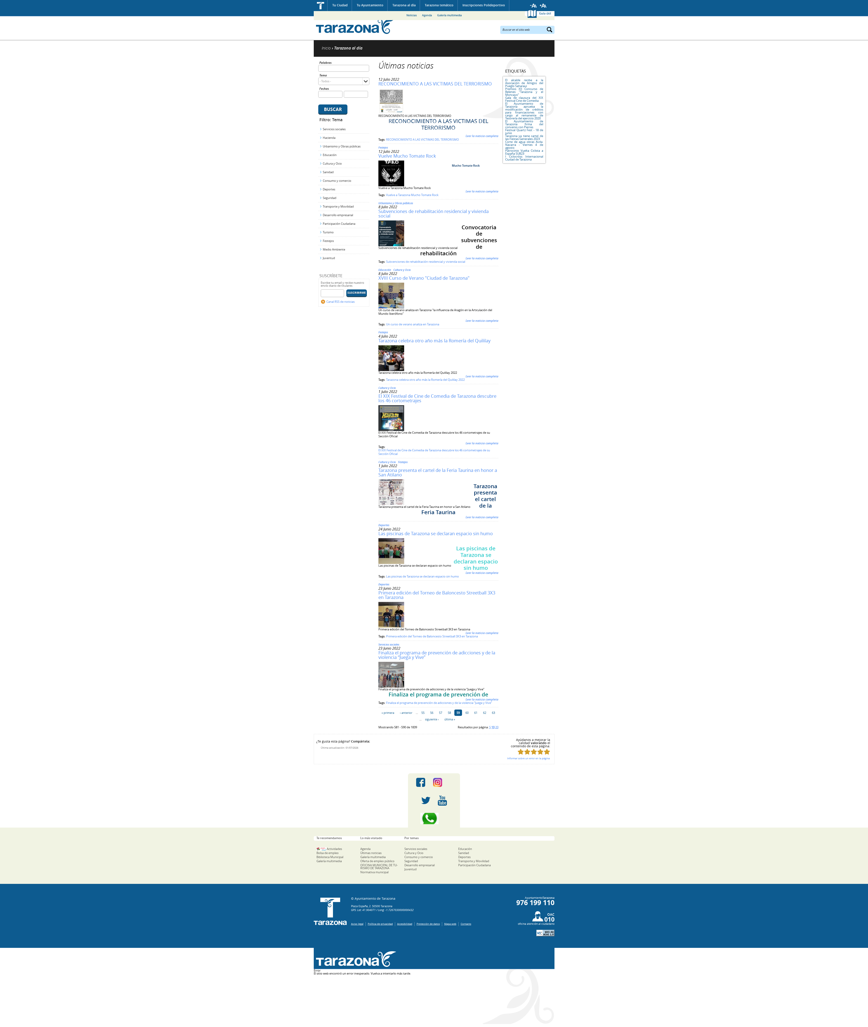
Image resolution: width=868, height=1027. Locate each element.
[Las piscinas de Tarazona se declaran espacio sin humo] (391, 563)
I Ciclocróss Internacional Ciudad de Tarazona (524, 157)
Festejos (328, 241)
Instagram (442, 782)
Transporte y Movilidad (338, 206)
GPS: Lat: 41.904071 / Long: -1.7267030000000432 (382, 910)
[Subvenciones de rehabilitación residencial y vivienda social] (391, 245)
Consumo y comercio (337, 181)
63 (493, 713)
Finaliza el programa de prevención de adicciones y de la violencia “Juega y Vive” (436, 655)
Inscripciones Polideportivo (483, 5)
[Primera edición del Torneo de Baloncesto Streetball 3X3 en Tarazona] (391, 627)
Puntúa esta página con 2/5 (527, 752)
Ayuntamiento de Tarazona (355, 26)
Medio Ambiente (334, 249)
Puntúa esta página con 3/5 (534, 752)
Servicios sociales (334, 129)
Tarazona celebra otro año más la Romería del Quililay (434, 341)
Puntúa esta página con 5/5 (547, 752)
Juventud (329, 258)
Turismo (328, 232)
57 (440, 713)
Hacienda (329, 138)
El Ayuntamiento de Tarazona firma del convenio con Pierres (524, 124)
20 (496, 727)
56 (431, 713)
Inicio (321, 5)
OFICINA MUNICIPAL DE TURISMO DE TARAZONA (379, 866)
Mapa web (450, 923)
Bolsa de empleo (327, 853)
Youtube (442, 800)
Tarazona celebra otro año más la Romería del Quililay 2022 (425, 380)
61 (475, 713)
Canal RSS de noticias (340, 302)
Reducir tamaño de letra (533, 5)
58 (449, 713)
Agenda (427, 15)
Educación (330, 155)
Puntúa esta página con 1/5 (521, 752)
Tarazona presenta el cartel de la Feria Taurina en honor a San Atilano (437, 472)
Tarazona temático (439, 5)
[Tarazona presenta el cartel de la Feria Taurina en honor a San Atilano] (391, 504)
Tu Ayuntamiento (370, 5)
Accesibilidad (404, 923)
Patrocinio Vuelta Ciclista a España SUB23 (524, 152)
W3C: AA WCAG (545, 933)
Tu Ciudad (340, 5)
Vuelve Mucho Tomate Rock (407, 156)
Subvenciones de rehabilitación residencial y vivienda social (433, 213)
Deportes (329, 189)
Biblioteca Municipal (329, 857)
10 (493, 727)
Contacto (466, 923)
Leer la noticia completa (482, 136)
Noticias (411, 15)
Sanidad (328, 172)
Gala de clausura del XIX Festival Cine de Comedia (524, 99)
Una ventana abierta (355, 959)
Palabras (325, 63)
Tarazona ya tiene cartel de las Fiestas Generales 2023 (524, 137)
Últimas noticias (371, 853)
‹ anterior (406, 713)
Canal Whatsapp (434, 818)
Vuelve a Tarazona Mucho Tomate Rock (412, 195)
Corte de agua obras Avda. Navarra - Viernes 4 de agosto (524, 145)
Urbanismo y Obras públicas (342, 146)
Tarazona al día (404, 5)
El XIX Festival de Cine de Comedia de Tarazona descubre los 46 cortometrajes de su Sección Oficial (434, 452)
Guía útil (545, 13)
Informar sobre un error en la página (528, 758)
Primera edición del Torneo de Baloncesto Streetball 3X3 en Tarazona (436, 595)
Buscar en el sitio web (516, 29)
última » (449, 719)
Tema (323, 75)
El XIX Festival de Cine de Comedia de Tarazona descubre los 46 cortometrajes (437, 398)
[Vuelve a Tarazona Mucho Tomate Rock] (391, 185)
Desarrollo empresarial (338, 215)
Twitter (425, 800)
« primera (388, 713)
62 (484, 713)
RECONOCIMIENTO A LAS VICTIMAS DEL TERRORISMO (435, 84)
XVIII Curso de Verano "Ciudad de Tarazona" (423, 278)
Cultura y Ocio (332, 163)
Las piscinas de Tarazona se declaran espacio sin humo (435, 533)
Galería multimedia (449, 15)
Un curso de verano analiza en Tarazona (412, 324)
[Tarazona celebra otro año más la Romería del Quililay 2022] (391, 370)
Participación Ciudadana (339, 224)
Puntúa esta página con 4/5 (540, 752)
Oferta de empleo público (377, 861)
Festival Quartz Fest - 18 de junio (524, 131)
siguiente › (432, 719)
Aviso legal (357, 923)
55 (423, 713)
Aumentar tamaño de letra (543, 5)
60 (467, 713)
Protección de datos (428, 923)
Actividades (334, 849)
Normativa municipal (374, 872)
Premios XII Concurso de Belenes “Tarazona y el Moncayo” (524, 92)
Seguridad (329, 198)
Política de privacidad (380, 923)
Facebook (420, 782)
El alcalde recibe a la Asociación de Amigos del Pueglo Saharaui (524, 83)
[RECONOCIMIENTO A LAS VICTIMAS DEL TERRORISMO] (391, 113)
